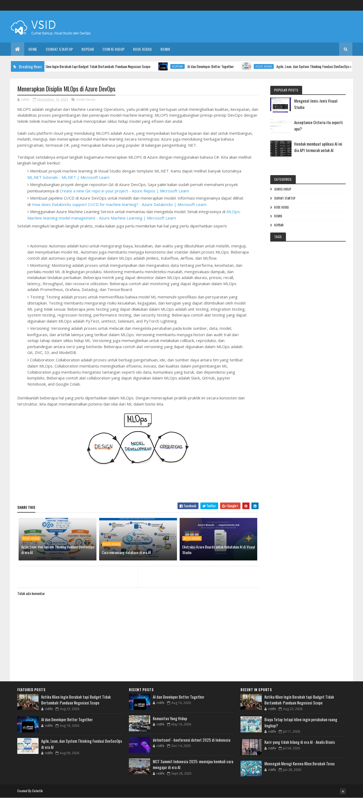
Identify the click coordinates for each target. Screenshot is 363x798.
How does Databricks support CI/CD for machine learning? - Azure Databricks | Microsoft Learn (119, 204)
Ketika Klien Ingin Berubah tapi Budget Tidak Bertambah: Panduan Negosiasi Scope (80, 66)
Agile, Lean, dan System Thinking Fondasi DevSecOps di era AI (306, 66)
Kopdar (88, 49)
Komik (165, 49)
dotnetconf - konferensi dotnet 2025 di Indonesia (191, 740)
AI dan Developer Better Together (198, 66)
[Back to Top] (343, 791)
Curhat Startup (59, 49)
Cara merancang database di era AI (126, 552)
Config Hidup (114, 49)
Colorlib (37, 790)
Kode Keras (142, 49)
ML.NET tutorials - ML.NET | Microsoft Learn (68, 177)
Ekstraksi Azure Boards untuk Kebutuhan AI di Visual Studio (218, 549)
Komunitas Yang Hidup (170, 718)
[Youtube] (349, 6)
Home (32, 49)
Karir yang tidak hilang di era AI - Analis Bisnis (299, 742)
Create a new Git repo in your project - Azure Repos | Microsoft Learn (124, 190)
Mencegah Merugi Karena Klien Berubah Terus (299, 763)
